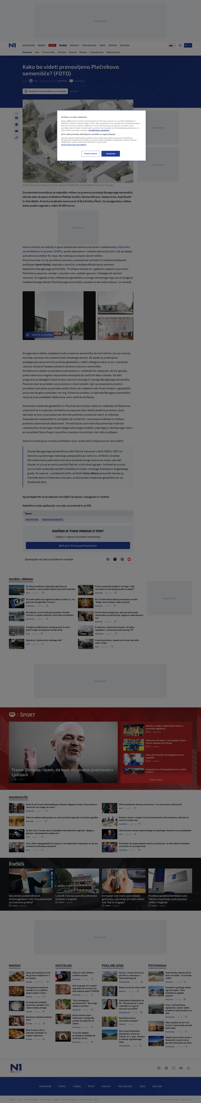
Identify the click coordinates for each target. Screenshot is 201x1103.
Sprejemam (110, 154)
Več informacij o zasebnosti (98, 130)
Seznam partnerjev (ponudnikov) (73, 145)
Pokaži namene (90, 154)
